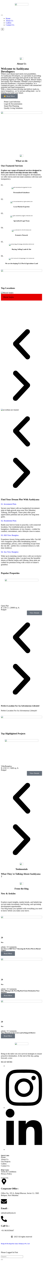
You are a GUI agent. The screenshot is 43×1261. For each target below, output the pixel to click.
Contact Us (10, 25)
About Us (9, 21)
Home (8, 18)
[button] (21, 344)
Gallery (8, 23)
